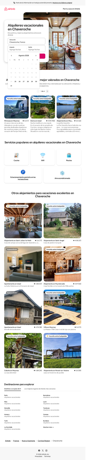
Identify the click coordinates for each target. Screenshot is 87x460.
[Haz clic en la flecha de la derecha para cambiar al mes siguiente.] (35, 55)
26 (19, 81)
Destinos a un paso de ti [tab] (12, 389)
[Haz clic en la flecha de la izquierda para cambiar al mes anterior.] (11, 55)
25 (15, 81)
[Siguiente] (47, 91)
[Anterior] (38, 91)
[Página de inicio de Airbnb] (9, 9)
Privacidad (38, 456)
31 (11, 86)
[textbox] (17, 49)
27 (24, 81)
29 (32, 81)
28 (28, 81)
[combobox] (26, 42)
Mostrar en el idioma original (62, 3)
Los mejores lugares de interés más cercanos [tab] (39, 389)
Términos (47, 456)
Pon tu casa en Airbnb (71, 9)
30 (36, 81)
